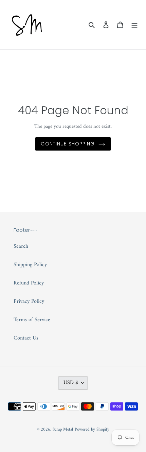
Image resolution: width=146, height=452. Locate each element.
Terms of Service (32, 320)
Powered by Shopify (92, 429)
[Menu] (134, 24)
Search (21, 246)
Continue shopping (68, 143)
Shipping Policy (30, 265)
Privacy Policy (29, 301)
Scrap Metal (63, 429)
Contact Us (26, 338)
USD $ (70, 382)
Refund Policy (29, 283)
